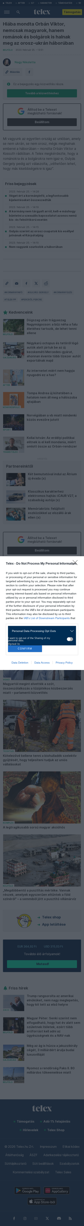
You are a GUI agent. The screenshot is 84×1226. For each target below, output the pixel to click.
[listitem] (40, 631)
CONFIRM (25, 648)
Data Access (42, 662)
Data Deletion (20, 662)
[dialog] (42, 613)
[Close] (76, 564)
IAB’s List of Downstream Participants (47, 618)
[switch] (70, 639)
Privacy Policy (64, 662)
